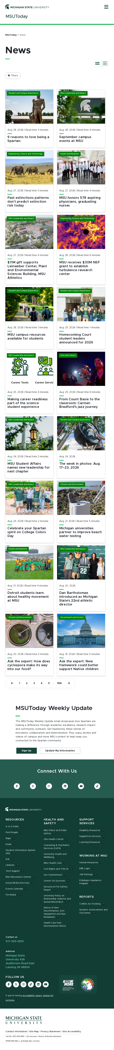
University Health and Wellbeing (55, 855)
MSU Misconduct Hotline (18, 877)
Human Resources (88, 863)
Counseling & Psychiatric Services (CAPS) (57, 846)
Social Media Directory (18, 883)
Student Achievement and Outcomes (93, 911)
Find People (12, 832)
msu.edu (33, 1036)
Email (8, 844)
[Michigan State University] (27, 7)
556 (59, 683)
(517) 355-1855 (18, 1036)
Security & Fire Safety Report (56, 888)
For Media (11, 895)
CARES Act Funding (89, 904)
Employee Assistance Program (90, 882)
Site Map (34, 1032)
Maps (8, 838)
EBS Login (84, 869)
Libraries (10, 865)
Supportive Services (90, 836)
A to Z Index (12, 827)
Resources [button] (15, 819)
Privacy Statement (51, 1032)
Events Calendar (14, 889)
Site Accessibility (72, 1032)
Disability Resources (89, 830)
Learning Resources (89, 842)
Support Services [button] (86, 821)
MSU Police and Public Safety (55, 832)
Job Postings (85, 874)
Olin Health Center (54, 839)
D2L (8, 859)
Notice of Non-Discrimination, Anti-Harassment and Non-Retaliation (55, 912)
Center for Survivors (54, 881)
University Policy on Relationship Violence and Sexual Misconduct (57, 899)
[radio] (97, 63)
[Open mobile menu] (106, 7)
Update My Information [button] (60, 750)
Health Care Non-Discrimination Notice (55, 924)
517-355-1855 (15, 941)
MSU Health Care (53, 863)
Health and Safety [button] (54, 821)
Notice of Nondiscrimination (50, 1036)
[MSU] (57, 812)
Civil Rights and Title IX (56, 869)
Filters (14, 75)
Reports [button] (86, 896)
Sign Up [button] (26, 750)
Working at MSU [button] (93, 855)
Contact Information (16, 1032)
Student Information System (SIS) (20, 851)
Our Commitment (53, 875)
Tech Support (13, 871)
